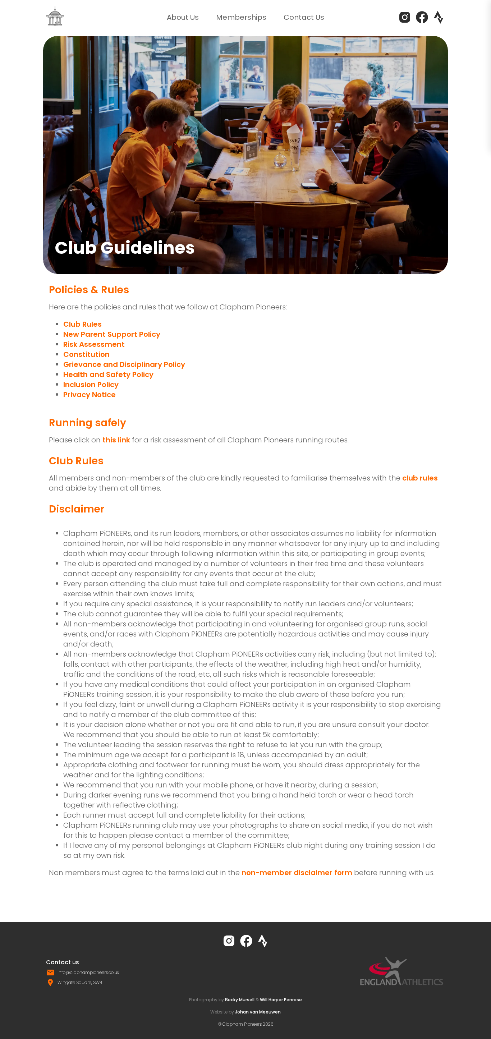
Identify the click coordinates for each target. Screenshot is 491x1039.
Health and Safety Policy (108, 374)
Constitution (86, 354)
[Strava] (438, 17)
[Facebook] (422, 17)
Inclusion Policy (91, 385)
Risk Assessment (94, 344)
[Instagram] (405, 17)
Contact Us (304, 17)
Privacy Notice (89, 395)
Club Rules (82, 324)
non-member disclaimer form (297, 873)
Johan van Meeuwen (258, 1012)
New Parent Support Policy (111, 334)
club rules (420, 478)
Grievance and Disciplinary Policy (124, 364)
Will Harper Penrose (281, 1000)
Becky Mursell (239, 1000)
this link (116, 440)
